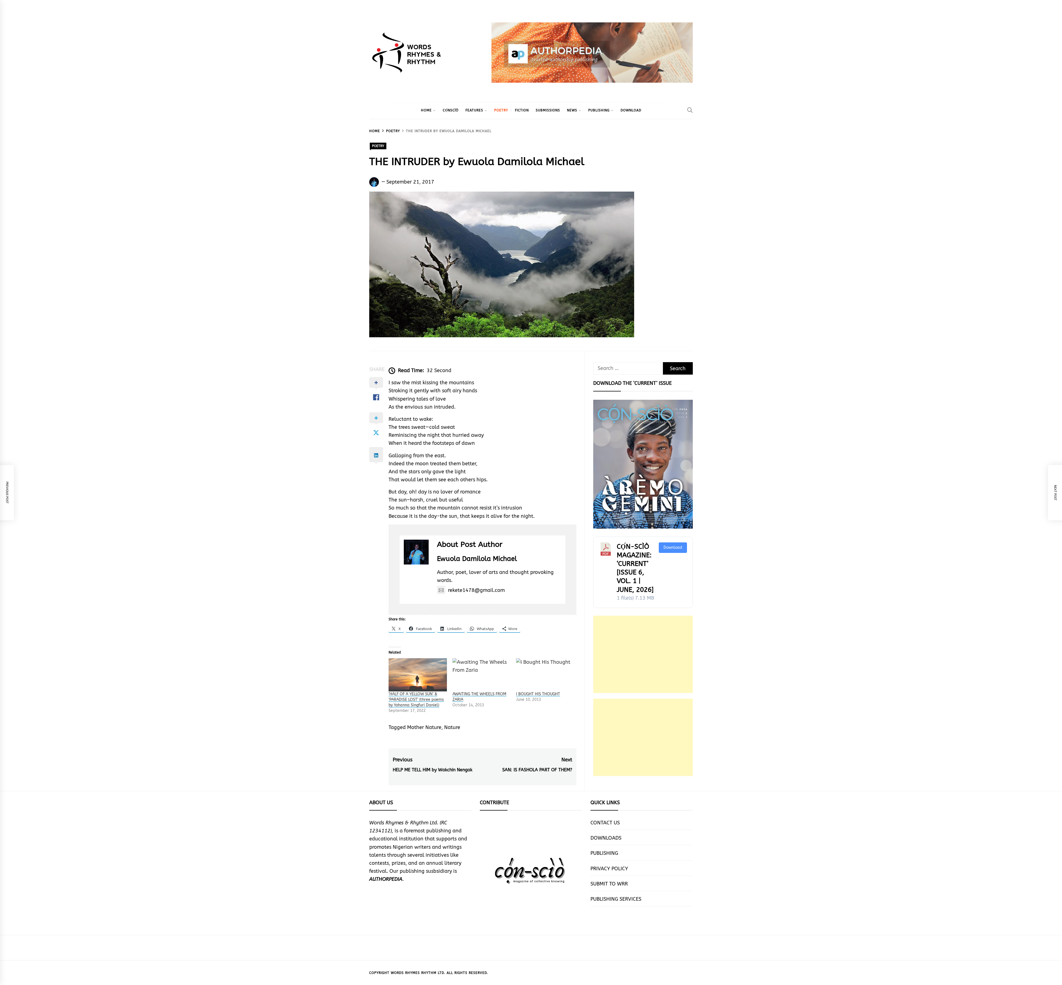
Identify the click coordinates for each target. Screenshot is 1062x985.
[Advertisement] (643, 654)
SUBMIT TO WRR (609, 884)
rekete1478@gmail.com (476, 590)
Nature (452, 727)
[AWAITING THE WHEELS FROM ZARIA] (481, 674)
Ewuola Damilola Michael (477, 559)
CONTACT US (605, 823)
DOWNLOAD (631, 110)
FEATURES (474, 110)
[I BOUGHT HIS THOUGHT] (545, 674)
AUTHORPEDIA (385, 879)
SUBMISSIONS (548, 110)
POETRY (501, 110)
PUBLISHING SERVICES (615, 899)
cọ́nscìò (451, 110)
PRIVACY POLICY (609, 869)
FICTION (522, 110)
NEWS (572, 110)
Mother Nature (424, 727)
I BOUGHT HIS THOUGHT (538, 694)
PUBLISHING (599, 110)
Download (672, 547)
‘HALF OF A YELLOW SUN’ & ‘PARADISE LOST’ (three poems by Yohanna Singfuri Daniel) (416, 699)
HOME (426, 110)
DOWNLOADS (605, 838)
